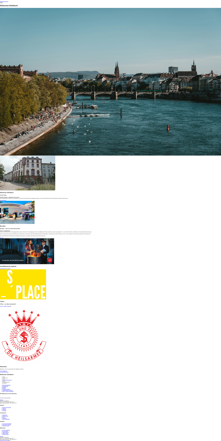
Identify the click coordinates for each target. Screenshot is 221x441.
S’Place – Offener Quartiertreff (5, 306)
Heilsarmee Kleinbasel (4, 1)
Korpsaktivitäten (3, 200)
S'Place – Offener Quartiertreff (7, 391)
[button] (1, 2)
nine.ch (6, 397)
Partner (3, 417)
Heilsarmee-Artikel (5, 425)
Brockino (1, 237)
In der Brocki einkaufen (6, 424)
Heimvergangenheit (5, 419)
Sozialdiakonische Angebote (5, 268)
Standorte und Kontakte (6, 407)
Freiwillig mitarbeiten (6, 430)
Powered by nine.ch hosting (5, 440)
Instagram (4, 409)
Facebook (4, 408)
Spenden (1, 399)
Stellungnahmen (5, 416)
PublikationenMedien (6, 389)
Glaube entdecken (5, 432)
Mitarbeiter (4, 387)
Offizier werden (5, 433)
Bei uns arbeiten (5, 431)
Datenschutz (4, 418)
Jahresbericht (4, 415)
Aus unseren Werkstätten (6, 423)
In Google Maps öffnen (4, 372)
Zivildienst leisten (5, 434)
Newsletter (4, 410)
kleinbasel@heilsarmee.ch (7, 380)
